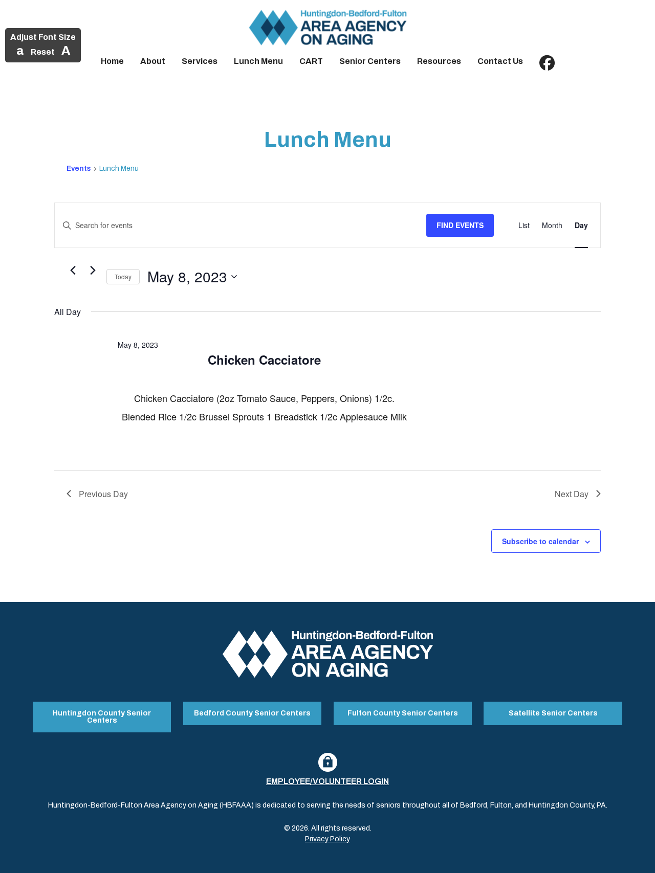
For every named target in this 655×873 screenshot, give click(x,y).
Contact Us (500, 61)
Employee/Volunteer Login (327, 781)
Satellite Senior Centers (553, 713)
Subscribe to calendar (540, 541)
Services (199, 61)
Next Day (571, 494)
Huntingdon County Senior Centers (102, 716)
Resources (439, 61)
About (152, 61)
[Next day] (92, 270)
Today (123, 276)
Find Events (460, 225)
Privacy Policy (327, 839)
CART (311, 61)
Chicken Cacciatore (264, 359)
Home (112, 61)
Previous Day (103, 494)
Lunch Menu (258, 61)
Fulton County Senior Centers (402, 713)
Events (79, 168)
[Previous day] (73, 270)
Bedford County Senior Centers (252, 713)
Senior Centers (370, 61)
